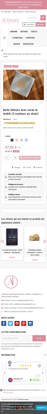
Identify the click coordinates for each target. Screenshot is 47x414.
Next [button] (44, 241)
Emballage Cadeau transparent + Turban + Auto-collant (35, 252)
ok (40, 338)
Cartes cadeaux (30, 12)
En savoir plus (6, 12)
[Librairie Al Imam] (10, 21)
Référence (7, 119)
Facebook (3, 323)
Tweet (28, 167)
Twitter (10, 323)
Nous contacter (18, 12)
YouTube (17, 323)
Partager (17, 167)
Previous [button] (2, 241)
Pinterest (39, 167)
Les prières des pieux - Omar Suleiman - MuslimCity (12, 251)
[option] (12, 244)
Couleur (8, 136)
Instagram (30, 323)
